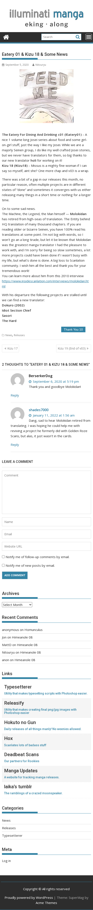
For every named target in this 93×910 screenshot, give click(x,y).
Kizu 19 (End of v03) (72, 348)
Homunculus (33, 629)
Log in (6, 860)
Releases (19, 335)
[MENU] (88, 37)
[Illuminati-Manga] (46, 29)
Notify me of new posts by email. (30, 565)
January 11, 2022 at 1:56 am (53, 415)
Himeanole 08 (22, 637)
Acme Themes (46, 903)
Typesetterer (12, 835)
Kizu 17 (12, 348)
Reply (15, 395)
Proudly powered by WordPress (29, 897)
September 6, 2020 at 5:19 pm (55, 381)
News (8, 335)
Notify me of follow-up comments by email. (37, 557)
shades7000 (38, 409)
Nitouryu (40, 65)
